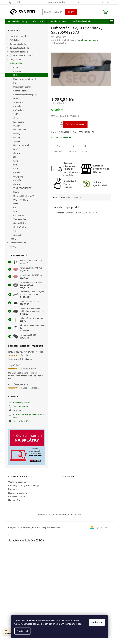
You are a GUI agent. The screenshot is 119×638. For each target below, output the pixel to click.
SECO (15, 67)
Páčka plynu (18, 110)
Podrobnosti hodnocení (87, 40)
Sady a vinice (15, 59)
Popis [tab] (55, 197)
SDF (14, 157)
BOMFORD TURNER (22, 188)
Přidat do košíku (77, 124)
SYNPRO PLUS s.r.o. (60, 514)
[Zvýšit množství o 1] (61, 122)
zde (79, 623)
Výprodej (17, 235)
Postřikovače (19, 215)
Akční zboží (15, 40)
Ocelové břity (19, 227)
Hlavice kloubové (21, 145)
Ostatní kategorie (18, 242)
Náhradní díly (16, 63)
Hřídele (16, 98)
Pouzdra (17, 71)
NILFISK (16, 211)
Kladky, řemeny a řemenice (25, 79)
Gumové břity (19, 223)
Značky (13, 246)
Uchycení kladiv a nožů (23, 196)
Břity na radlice (19, 219)
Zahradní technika (18, 43)
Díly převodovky (20, 199)
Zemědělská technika (19, 47)
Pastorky (17, 106)
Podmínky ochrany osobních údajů (23, 485)
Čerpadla (17, 172)
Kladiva (16, 192)
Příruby (16, 133)
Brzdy (16, 149)
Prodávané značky (16, 496)
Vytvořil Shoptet (103, 527)
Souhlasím (96, 622)
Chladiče (17, 180)
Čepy (15, 118)
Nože (15, 75)
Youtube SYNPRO (21, 421)
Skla (15, 164)
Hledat (70, 12)
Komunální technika (19, 51)
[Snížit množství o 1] (61, 126)
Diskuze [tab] (77, 197)
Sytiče (16, 114)
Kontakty (12, 489)
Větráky (16, 125)
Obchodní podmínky (56, 2)
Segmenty (18, 102)
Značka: (60, 42)
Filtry (15, 82)
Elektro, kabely (20, 90)
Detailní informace (59, 137)
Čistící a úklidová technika (22, 55)
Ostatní (16, 153)
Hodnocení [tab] (66, 197)
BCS (14, 207)
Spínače (16, 141)
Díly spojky (18, 176)
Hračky (13, 238)
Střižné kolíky (19, 129)
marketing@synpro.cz (23, 402)
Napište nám (14, 500)
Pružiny (16, 137)
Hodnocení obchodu (17, 492)
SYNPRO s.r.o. (44, 514)
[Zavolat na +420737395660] (12, 2)
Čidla (15, 160)
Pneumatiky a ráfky (22, 86)
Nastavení (22, 630)
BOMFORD (76, 514)
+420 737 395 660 (21, 406)
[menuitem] (17, 21)
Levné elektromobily (19, 36)
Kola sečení (18, 121)
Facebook (17, 410)
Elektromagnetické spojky (25, 94)
